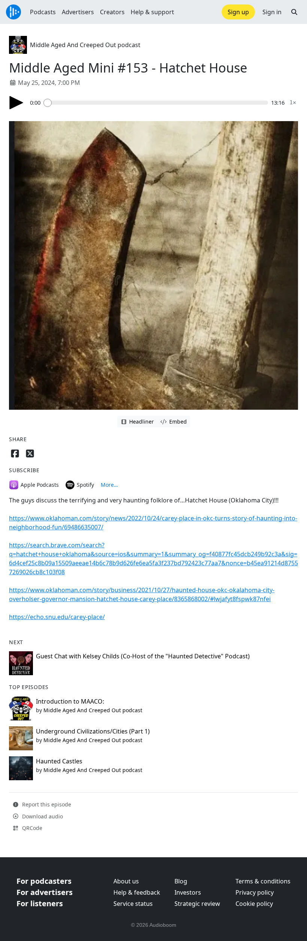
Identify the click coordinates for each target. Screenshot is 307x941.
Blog (180, 881)
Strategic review (197, 904)
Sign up (238, 12)
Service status (133, 904)
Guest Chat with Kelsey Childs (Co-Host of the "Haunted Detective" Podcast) (143, 656)
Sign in (272, 12)
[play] (16, 102)
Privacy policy (254, 892)
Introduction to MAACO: (70, 701)
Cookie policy (254, 904)
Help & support (152, 12)
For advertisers (44, 892)
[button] (294, 11)
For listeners (39, 903)
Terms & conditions (263, 881)
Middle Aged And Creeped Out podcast (85, 45)
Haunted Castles (59, 761)
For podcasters (44, 881)
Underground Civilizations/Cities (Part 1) (93, 731)
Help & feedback (136, 892)
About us (126, 881)
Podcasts (43, 12)
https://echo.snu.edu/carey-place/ (57, 617)
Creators (112, 12)
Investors (187, 892)
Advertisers (78, 12)
